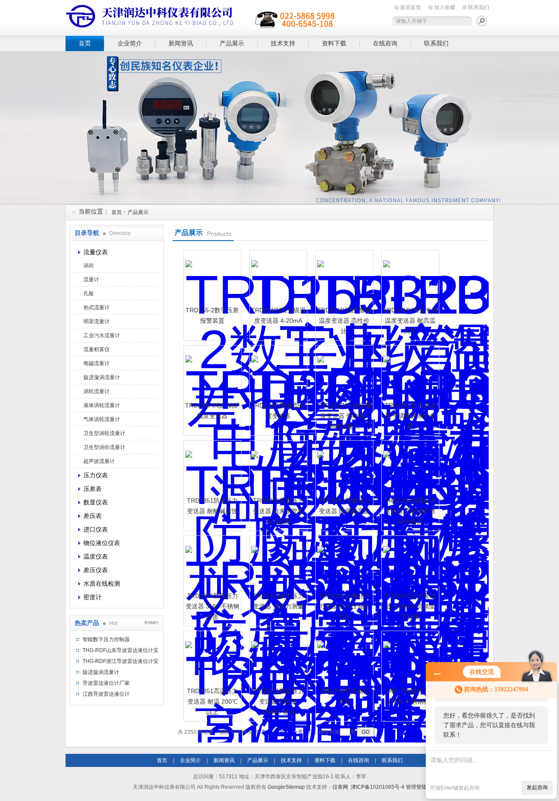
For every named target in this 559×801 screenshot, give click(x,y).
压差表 (92, 488)
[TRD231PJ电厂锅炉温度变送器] (211, 373)
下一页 (295, 732)
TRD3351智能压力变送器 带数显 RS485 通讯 (278, 701)
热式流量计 (96, 307)
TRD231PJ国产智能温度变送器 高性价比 (344, 321)
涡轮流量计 (96, 391)
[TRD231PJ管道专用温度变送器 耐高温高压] (409, 278)
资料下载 (334, 43)
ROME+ (152, 623)
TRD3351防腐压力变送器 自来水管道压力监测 (278, 511)
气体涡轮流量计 (101, 419)
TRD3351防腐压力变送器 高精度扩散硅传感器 (410, 511)
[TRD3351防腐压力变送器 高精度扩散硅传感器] (409, 468)
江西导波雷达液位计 (106, 694)
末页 (311, 732)
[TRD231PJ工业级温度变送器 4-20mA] (277, 278)
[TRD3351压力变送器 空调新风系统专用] (409, 373)
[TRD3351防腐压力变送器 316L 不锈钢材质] (211, 563)
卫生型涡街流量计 (104, 447)
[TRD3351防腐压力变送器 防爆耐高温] (343, 468)
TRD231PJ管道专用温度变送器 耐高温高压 (410, 321)
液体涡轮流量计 (101, 405)
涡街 (88, 265)
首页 (85, 43)
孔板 (88, 293)
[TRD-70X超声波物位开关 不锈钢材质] (409, 658)
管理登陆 (416, 787)
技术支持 (283, 43)
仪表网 (340, 787)
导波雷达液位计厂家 (106, 683)
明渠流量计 (96, 321)
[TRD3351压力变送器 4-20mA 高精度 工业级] (409, 563)
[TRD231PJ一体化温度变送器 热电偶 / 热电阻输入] (343, 373)
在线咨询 (385, 43)
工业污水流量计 (101, 335)
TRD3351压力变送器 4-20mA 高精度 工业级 (410, 606)
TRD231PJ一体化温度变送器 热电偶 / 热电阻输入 (344, 416)
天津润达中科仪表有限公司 (201, 16)
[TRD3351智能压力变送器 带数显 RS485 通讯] (277, 658)
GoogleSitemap (286, 787)
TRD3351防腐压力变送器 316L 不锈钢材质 (212, 606)
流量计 (91, 279)
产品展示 (232, 43)
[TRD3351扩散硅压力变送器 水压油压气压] (343, 563)
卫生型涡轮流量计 (104, 433)
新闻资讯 (181, 43)
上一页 (277, 732)
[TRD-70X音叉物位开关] (343, 658)
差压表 (92, 515)
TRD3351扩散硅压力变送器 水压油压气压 (344, 606)
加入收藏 (444, 7)
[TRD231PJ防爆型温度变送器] (277, 373)
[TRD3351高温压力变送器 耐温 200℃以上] (211, 658)
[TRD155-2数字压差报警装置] (211, 278)
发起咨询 (537, 787)
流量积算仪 (96, 349)
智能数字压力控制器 (106, 639)
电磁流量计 (96, 363)
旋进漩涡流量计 (101, 377)
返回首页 (410, 7)
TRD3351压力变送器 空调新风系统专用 (410, 416)
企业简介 (129, 43)
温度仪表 (95, 556)
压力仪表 (95, 475)
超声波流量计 (99, 461)
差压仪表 (95, 569)
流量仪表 (95, 252)
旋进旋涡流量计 (101, 672)
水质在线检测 (101, 583)
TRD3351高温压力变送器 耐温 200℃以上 (212, 701)
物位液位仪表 (101, 542)
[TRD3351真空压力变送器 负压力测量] (277, 563)
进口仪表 (95, 529)
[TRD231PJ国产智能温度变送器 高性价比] (343, 278)
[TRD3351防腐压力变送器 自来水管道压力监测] (277, 468)
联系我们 (478, 7)
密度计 (92, 597)
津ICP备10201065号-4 (377, 787)
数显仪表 (95, 502)
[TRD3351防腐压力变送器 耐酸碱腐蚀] (211, 468)
